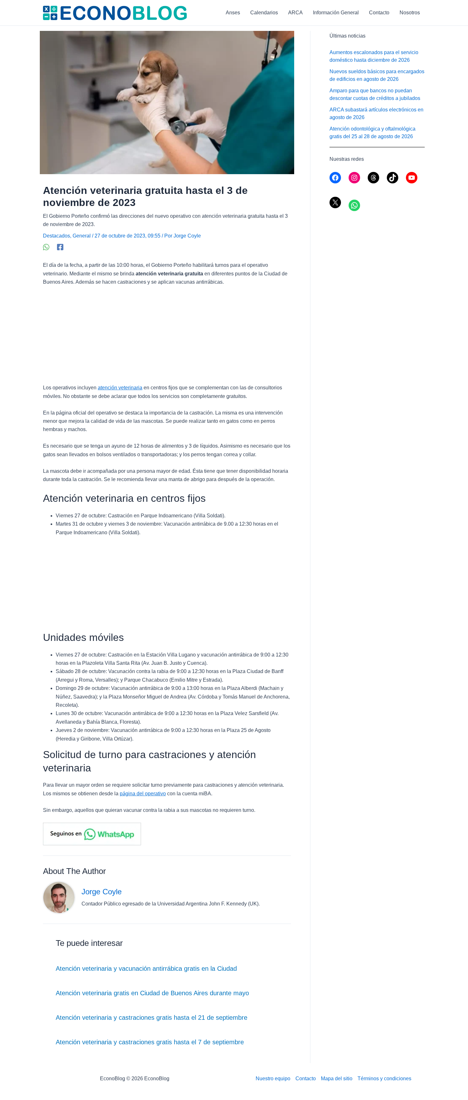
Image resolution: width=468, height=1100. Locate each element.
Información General (336, 12)
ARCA (295, 12)
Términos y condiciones (384, 1078)
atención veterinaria (120, 387)
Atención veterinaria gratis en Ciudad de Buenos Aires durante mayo (152, 993)
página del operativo (143, 793)
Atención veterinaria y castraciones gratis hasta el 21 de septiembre (151, 1017)
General (82, 235)
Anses (233, 12)
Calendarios (264, 12)
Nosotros (410, 12)
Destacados (56, 235)
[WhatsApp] (46, 247)
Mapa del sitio (336, 1078)
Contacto (379, 12)
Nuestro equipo (273, 1078)
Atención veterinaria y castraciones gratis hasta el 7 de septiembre (150, 1042)
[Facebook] (60, 247)
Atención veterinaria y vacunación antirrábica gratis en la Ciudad (146, 968)
